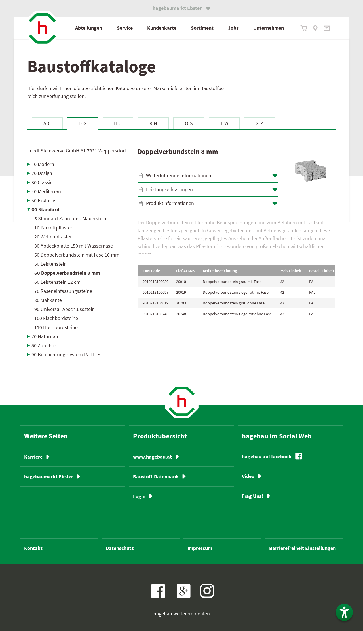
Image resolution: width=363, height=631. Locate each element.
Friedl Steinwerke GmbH (76, 150)
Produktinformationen (170, 203)
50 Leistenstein (50, 264)
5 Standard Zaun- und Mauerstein (70, 218)
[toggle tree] (78, 164)
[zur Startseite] (42, 28)
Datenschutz (120, 548)
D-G (82, 123)
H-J (118, 123)
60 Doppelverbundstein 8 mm (67, 273)
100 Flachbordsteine (56, 318)
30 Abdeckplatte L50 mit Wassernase (73, 245)
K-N (153, 123)
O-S (189, 123)
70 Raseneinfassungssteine (63, 291)
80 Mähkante (48, 300)
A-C (47, 123)
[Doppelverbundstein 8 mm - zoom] (310, 171)
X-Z (259, 123)
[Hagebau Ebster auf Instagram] (207, 591)
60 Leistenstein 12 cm (57, 282)
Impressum (199, 548)
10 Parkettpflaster (53, 227)
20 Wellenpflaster (53, 236)
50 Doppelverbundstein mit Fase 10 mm (76, 254)
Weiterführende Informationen (178, 175)
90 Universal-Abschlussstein (64, 309)
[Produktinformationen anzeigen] (236, 236)
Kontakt (33, 548)
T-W (224, 123)
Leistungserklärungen (169, 189)
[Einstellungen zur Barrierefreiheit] (344, 612)
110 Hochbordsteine (56, 327)
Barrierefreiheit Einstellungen (302, 548)
